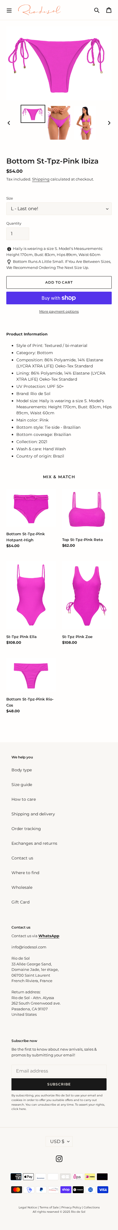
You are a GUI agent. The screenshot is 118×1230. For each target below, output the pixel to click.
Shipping (41, 179)
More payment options (59, 311)
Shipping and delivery (33, 814)
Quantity (13, 223)
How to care (23, 799)
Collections (92, 1207)
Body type (21, 769)
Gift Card (20, 902)
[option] (33, 113)
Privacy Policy (71, 1207)
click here (18, 1109)
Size (9, 198)
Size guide (21, 784)
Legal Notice (28, 1207)
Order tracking (26, 828)
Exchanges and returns (34, 843)
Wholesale (21, 887)
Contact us (22, 858)
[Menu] (9, 9)
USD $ (57, 1141)
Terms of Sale (49, 1207)
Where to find (25, 872)
